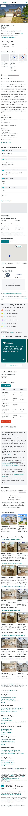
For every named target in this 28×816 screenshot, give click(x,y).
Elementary (11, 263)
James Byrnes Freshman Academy (10, 465)
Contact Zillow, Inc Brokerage (7, 782)
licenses (11, 775)
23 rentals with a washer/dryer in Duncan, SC (13, 635)
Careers (24, 791)
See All (4, 330)
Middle (18, 263)
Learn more (12, 332)
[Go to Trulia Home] (14, 2)
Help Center (4, 806)
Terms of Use (15, 792)
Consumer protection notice (22, 780)
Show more (5, 421)
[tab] (5, 241)
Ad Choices (11, 793)
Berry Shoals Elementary (15, 462)
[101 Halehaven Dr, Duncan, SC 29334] (9, 547)
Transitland (18, 768)
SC (7, 690)
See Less (5, 195)
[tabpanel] (14, 405)
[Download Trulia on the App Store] (9, 786)
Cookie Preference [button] (17, 793)
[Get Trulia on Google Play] (18, 786)
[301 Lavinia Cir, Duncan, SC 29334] (9, 594)
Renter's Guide (22, 492)
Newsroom (3, 792)
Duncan (9, 454)
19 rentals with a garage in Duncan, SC (12, 563)
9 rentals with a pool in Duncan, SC (11, 610)
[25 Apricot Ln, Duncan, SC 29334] (9, 519)
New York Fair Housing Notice (6, 779)
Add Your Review (14, 365)
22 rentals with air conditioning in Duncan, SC (13, 586)
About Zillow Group (10, 791)
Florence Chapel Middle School (9, 463)
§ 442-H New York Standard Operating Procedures (10, 778)
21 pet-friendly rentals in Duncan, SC (11, 539)
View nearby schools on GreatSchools (12, 293)
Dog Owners (18, 336)
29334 (15, 690)
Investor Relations (9, 792)
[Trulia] (2, 786)
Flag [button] (23, 359)
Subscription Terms (21, 792)
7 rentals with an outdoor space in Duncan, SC (14, 659)
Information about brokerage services (10, 780)
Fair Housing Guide (18, 791)
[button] (27, 2)
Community (9, 336)
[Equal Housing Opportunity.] (16, 805)
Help (2, 793)
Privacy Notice (6, 793)
